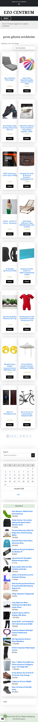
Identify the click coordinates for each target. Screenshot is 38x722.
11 (27, 436)
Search (5, 452)
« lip (18, 494)
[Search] (33, 455)
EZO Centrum (19, 12)
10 (23, 436)
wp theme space (19, 719)
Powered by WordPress (12, 716)
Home (4, 24)
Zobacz (9, 91)
